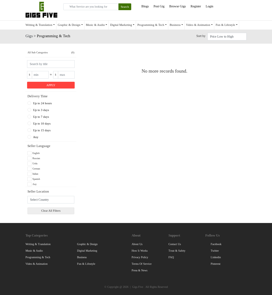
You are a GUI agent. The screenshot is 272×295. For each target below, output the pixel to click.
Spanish (36, 179)
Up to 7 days (41, 116)
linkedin (215, 257)
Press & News (139, 270)
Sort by (200, 36)
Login (209, 6)
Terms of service (142, 263)
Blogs (145, 6)
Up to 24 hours (42, 103)
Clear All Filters (51, 210)
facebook (215, 244)
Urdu (34, 163)
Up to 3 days (41, 110)
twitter (214, 250)
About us (137, 244)
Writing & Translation (38, 24)
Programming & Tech (150, 24)
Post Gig (159, 6)
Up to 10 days (42, 123)
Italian (35, 173)
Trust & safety (176, 250)
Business (175, 24)
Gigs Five (137, 286)
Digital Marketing (121, 24)
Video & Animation (198, 24)
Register (196, 6)
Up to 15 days (42, 130)
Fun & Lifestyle (225, 24)
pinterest (215, 263)
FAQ (171, 257)
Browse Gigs (177, 6)
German (36, 168)
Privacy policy (140, 257)
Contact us (174, 244)
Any (35, 137)
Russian (36, 158)
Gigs (29, 36)
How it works (140, 250)
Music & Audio (95, 24)
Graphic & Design (69, 24)
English (36, 153)
